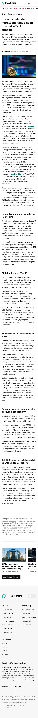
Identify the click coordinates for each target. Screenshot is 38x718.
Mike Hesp (9, 51)
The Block (31, 126)
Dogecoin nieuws (8, 621)
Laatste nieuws (7, 647)
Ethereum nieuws (8, 613)
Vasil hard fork (16, 174)
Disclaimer (5, 686)
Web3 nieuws (26, 625)
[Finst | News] (9, 3)
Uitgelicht (5, 643)
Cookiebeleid (16, 686)
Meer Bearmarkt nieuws (11, 577)
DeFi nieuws (25, 613)
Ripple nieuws (7, 617)
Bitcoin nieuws (7, 610)
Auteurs (4, 651)
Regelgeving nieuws (28, 617)
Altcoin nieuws (7, 632)
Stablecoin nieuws (27, 621)
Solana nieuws (7, 625)
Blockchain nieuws (27, 610)
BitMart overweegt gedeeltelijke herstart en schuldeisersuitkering (12, 566)
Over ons (5, 654)
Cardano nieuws (7, 628)
